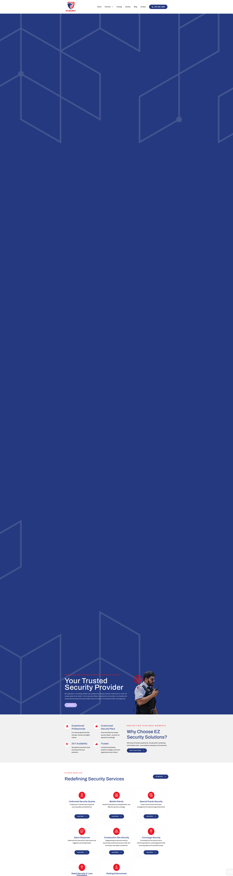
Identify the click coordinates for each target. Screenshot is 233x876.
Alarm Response (82, 837)
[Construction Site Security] (116, 831)
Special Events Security (151, 801)
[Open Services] (112, 7)
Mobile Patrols (116, 801)
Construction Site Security (116, 837)
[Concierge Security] (151, 831)
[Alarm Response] (82, 831)
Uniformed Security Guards (82, 801)
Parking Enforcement (116, 873)
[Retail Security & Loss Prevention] (82, 867)
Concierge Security (151, 837)
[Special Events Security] (151, 795)
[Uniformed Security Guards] (82, 795)
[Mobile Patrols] (116, 795)
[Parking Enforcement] (116, 867)
